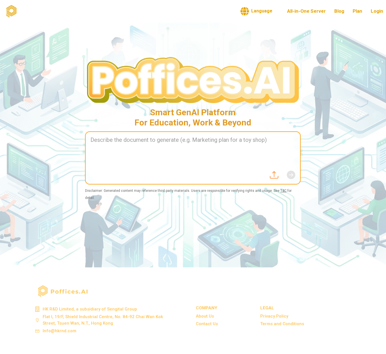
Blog (339, 11)
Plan (357, 11)
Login (377, 11)
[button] (256, 11)
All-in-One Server (306, 11)
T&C (283, 191)
